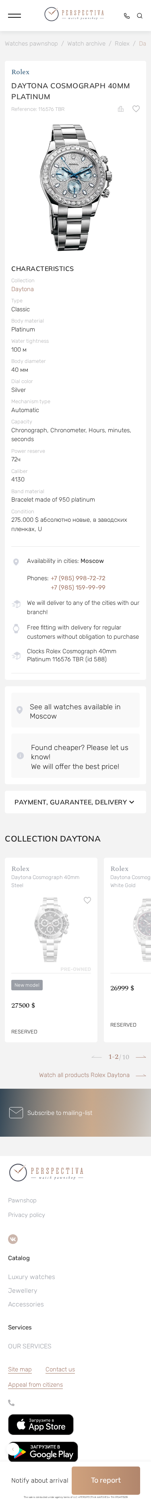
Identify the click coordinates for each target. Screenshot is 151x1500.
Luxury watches (31, 1277)
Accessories (26, 1304)
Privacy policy (26, 1215)
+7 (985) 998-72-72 (78, 578)
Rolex (20, 72)
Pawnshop (22, 1200)
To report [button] (106, 1480)
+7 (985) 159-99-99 (78, 587)
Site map (20, 1369)
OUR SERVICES (30, 1346)
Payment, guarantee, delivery (70, 802)
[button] (14, 16)
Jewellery (22, 1290)
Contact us (60, 1369)
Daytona (22, 289)
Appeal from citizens (35, 1384)
